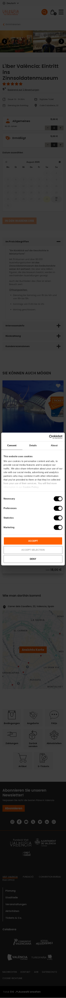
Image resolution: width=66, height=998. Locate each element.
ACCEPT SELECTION (33, 550)
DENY (33, 559)
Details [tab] (33, 445)
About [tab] (54, 445)
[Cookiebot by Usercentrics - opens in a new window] (49, 437)
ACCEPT (33, 541)
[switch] (58, 508)
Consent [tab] (11, 445)
